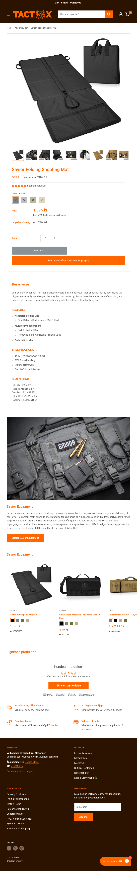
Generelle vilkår (15, 813)
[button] (19, 185)
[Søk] (109, 14)
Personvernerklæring (18, 809)
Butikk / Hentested (84, 768)
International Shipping (18, 828)
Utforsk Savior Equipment (25, 538)
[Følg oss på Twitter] (15, 848)
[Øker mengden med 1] (54, 238)
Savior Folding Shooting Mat (23, 614)
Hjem (9, 28)
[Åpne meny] (8, 14)
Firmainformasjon (83, 753)
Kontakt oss (80, 758)
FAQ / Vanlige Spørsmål (19, 818)
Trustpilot (53, 725)
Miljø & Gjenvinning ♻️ (85, 777)
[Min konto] (120, 14)
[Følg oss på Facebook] (9, 848)
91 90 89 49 (17, 766)
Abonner (83, 817)
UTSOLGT (39, 250)
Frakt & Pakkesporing (18, 799)
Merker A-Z (80, 763)
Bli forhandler (81, 773)
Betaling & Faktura (16, 794)
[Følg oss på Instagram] (21, 848)
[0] (127, 14)
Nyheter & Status (16, 823)
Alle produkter (21, 28)
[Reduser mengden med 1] (36, 238)
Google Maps (32, 762)
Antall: (15, 238)
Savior (15, 177)
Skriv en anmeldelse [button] (68, 685)
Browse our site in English (20, 771)
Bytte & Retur (14, 804)
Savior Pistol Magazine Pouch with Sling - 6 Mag (79, 616)
